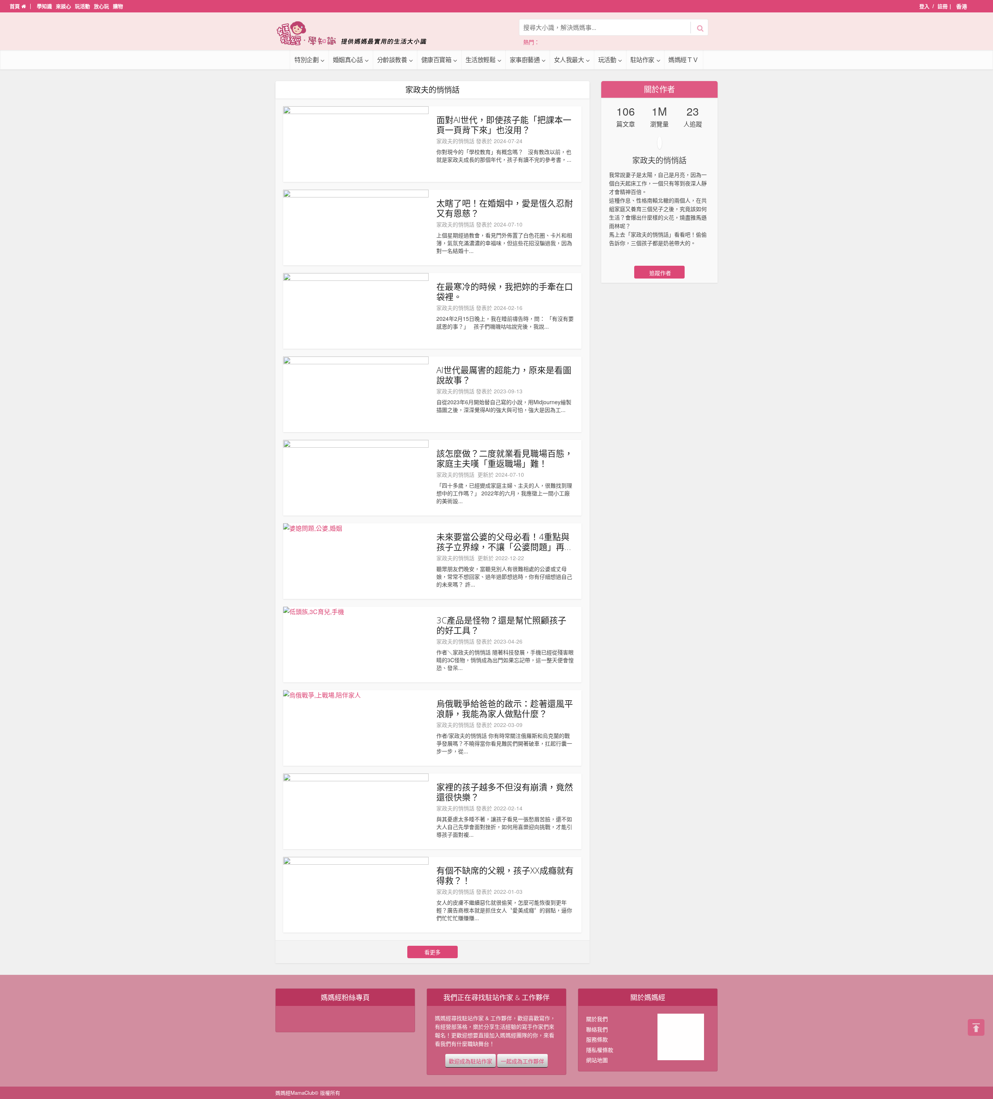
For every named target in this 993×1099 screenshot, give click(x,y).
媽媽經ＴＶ (683, 59)
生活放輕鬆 (480, 59)
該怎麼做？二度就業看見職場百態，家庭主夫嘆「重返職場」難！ (504, 458)
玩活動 (82, 6)
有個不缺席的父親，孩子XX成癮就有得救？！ (505, 875)
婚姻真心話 (348, 59)
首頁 (15, 6)
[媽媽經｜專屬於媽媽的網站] (357, 33)
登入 (924, 6)
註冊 (943, 6)
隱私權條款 (599, 1050)
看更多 (432, 952)
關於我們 (597, 1019)
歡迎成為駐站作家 (470, 1060)
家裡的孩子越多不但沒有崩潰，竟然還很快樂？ (504, 792)
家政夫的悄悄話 (455, 140)
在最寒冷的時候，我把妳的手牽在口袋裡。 (504, 291)
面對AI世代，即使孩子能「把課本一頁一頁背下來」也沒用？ (503, 124)
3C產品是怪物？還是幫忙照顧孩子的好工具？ (501, 625)
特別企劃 (306, 59)
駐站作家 (642, 59)
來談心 (63, 6)
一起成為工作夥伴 (522, 1060)
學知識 (44, 6)
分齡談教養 (392, 59)
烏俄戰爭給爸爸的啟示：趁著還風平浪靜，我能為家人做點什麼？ (504, 708)
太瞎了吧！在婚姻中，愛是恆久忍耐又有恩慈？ (504, 208)
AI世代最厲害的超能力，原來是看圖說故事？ (503, 375)
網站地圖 (597, 1060)
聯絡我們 (597, 1029)
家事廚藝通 (525, 59)
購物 (118, 6)
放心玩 (101, 6)
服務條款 (597, 1039)
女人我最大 (569, 59)
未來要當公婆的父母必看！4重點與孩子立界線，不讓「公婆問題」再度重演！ (504, 541)
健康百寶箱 (436, 59)
